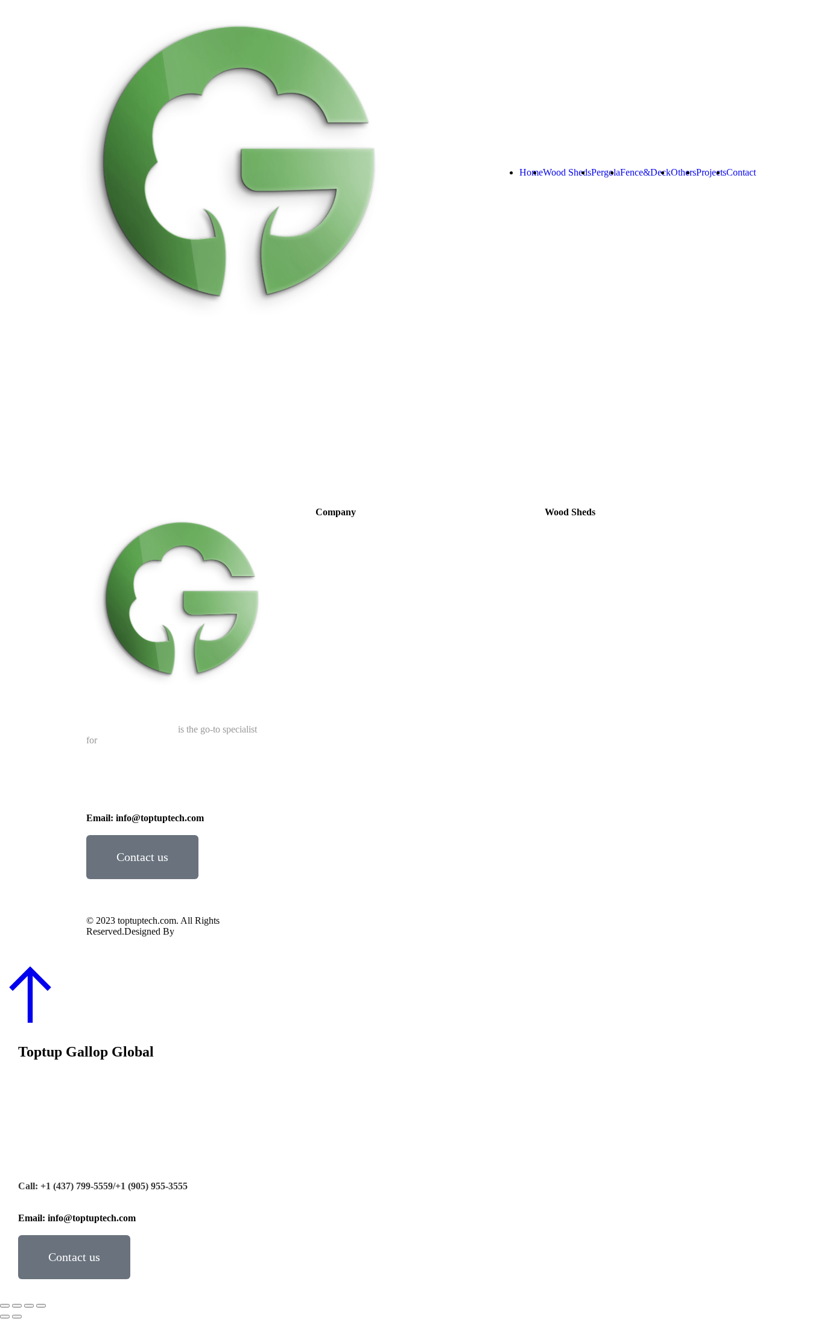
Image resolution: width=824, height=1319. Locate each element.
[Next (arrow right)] (17, 1316)
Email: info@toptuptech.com (145, 818)
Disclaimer (568, 930)
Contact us (142, 856)
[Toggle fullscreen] (29, 1306)
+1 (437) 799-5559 (143, 795)
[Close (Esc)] (5, 1306)
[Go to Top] (412, 995)
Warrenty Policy (633, 930)
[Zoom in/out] (41, 1306)
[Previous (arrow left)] (5, 1316)
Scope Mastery (205, 931)
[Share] (17, 1306)
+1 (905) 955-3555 (219, 795)
